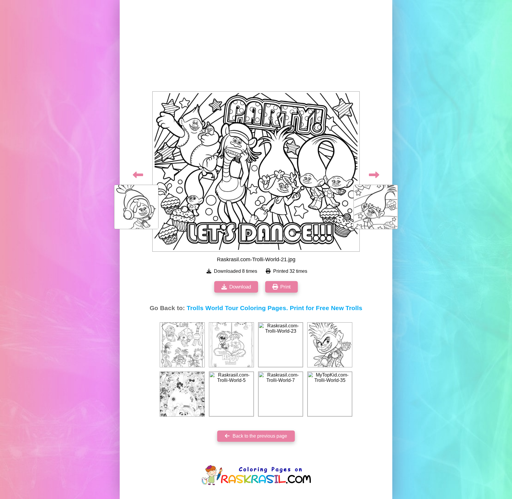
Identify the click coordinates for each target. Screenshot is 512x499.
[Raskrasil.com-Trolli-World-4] (182, 394)
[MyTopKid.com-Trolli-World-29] (231, 344)
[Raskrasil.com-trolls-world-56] (329, 344)
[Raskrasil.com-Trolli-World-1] (182, 344)
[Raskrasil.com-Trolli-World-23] (280, 344)
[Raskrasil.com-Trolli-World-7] (280, 394)
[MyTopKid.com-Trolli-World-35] (329, 394)
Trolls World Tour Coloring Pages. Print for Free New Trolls (274, 308)
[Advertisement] (256, 47)
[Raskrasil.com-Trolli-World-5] (231, 394)
